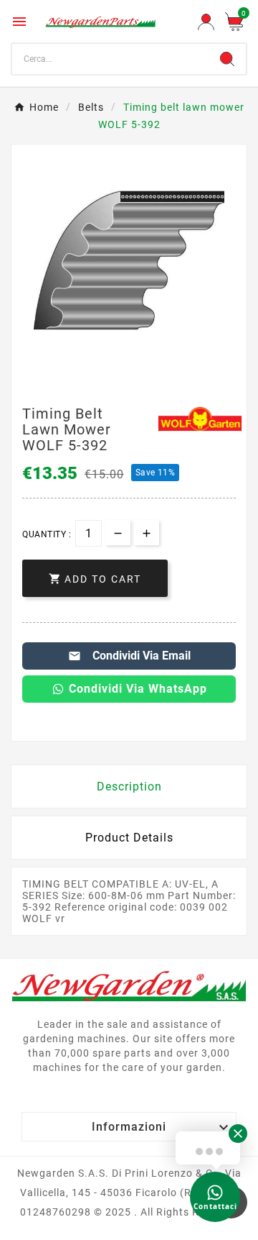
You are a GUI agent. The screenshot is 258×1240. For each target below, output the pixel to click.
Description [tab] (129, 786)
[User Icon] (206, 22)
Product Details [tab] (129, 837)
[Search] (227, 59)
